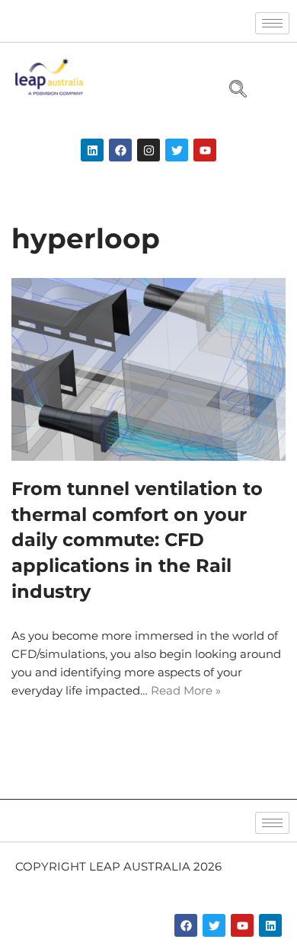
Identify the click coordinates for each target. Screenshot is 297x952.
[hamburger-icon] (272, 23)
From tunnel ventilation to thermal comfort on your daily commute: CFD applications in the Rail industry (137, 540)
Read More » (186, 690)
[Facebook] (120, 150)
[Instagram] (148, 150)
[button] (231, 90)
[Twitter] (176, 150)
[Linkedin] (92, 150)
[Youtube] (204, 150)
